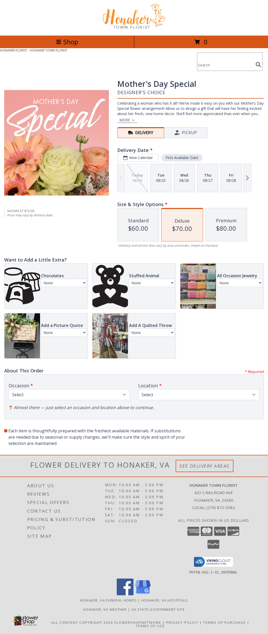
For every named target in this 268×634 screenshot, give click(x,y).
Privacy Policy (182, 622)
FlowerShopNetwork (137, 622)
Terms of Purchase (224, 622)
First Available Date (182, 157)
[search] (258, 64)
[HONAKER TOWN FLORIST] (134, 27)
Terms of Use (150, 626)
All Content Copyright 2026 (82, 622)
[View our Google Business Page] (143, 593)
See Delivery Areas (205, 466)
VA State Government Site (158, 609)
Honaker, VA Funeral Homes (108, 600)
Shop (70, 41)
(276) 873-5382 (220, 507)
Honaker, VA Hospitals (164, 600)
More (124, 119)
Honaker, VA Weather (105, 609)
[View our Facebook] (125, 593)
